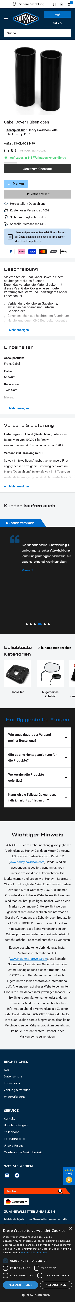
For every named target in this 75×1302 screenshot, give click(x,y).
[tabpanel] (37, 554)
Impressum (12, 1083)
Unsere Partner (14, 1146)
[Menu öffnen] (6, 18)
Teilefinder (11, 1132)
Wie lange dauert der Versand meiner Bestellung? (29, 737)
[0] (68, 4)
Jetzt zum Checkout (37, 169)
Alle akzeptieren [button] (20, 1285)
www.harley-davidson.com (27, 862)
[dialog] (37, 1263)
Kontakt (9, 1119)
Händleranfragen (16, 1125)
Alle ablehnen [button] (56, 1285)
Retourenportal (14, 1139)
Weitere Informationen (34, 1252)
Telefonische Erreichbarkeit (23, 1152)
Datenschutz (13, 1076)
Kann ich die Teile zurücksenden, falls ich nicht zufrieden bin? (32, 797)
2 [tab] (31, 624)
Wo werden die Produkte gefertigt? (26, 777)
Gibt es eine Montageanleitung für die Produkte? (32, 757)
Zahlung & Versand (17, 1090)
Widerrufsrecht (14, 1097)
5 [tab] (45, 624)
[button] (37, 1295)
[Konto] (61, 4)
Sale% (57, 23)
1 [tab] (27, 624)
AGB (7, 1070)
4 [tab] (40, 624)
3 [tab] (35, 624)
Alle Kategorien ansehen (54, 648)
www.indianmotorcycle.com (28, 959)
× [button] (70, 1228)
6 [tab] (49, 624)
